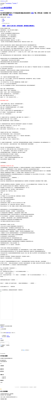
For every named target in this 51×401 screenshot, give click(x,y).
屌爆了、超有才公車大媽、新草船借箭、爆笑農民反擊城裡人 (18, 25)
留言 (9, 332)
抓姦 (32, 13)
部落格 (3, 20)
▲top (1, 338)
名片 (3, 21)
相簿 (3, 19)
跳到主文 (2, 10)
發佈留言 (2, 346)
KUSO (8, 335)
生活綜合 (8, 17)
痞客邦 (7, 332)
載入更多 (2, 340)
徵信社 (10, 14)
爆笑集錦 (8, 336)
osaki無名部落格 (6, 8)
